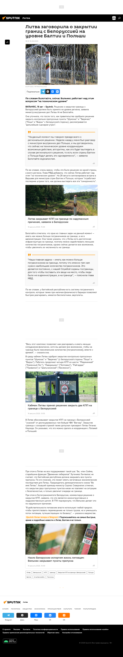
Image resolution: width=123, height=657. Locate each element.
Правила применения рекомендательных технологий (23, 633)
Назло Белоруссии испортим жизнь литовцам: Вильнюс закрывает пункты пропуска (56, 559)
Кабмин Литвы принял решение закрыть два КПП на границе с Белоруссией (60, 407)
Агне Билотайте (39, 577)
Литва (28, 572)
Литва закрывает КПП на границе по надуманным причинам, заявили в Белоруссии (58, 220)
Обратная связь (53, 633)
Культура (68, 609)
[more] (93, 163)
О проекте (7, 629)
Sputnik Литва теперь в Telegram (42, 517)
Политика (50, 577)
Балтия (29, 577)
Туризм (77, 609)
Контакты (26, 629)
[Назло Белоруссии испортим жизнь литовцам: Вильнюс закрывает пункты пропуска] (61, 539)
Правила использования (70, 629)
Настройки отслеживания (72, 633)
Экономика (39, 609)
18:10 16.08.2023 (31, 41)
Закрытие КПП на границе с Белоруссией (71, 572)
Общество (27, 609)
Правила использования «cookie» (96, 629)
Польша (90, 572)
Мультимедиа (89, 609)
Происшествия (54, 609)
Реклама (16, 629)
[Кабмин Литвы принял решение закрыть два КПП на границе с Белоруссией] (61, 387)
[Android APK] (10, 641)
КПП (45, 572)
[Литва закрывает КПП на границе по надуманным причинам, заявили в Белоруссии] (61, 200)
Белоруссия (37, 572)
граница (52, 572)
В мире (6, 609)
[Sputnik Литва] (11, 20)
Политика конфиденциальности (45, 629)
